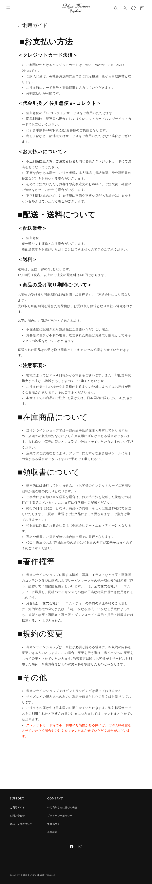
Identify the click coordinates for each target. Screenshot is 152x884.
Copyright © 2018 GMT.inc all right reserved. (33, 875)
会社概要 (52, 832)
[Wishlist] (133, 8)
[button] (8, 8)
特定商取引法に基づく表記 (62, 807)
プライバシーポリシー (59, 815)
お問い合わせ (17, 815)
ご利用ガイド (17, 807)
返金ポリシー (54, 823)
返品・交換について (21, 823)
